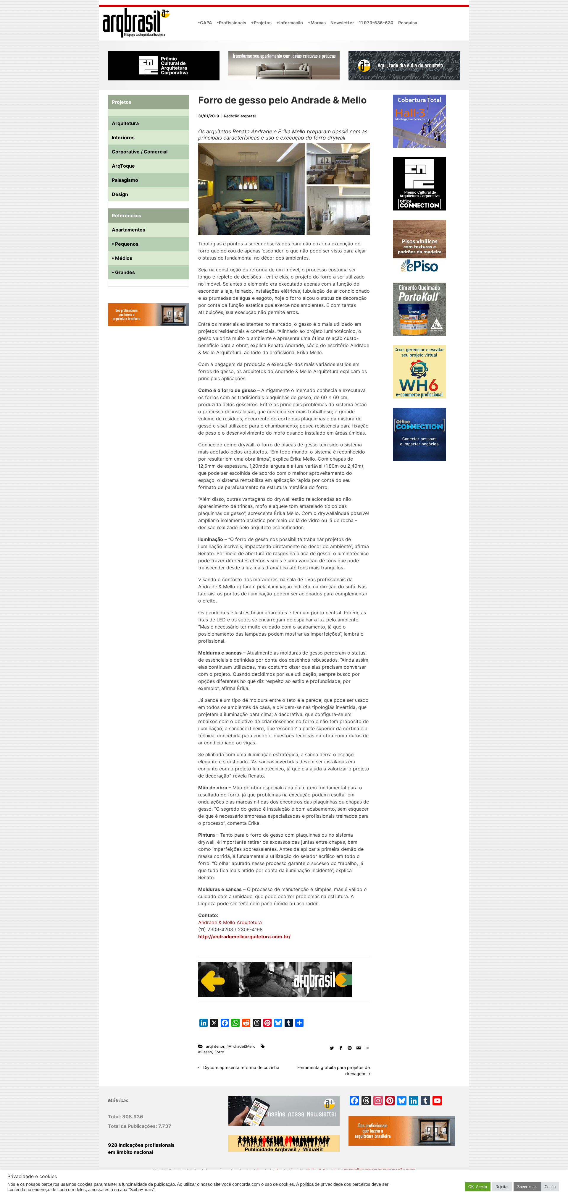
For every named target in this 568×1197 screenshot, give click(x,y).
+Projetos (261, 22)
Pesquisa (407, 22)
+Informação (289, 22)
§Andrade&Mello (241, 1046)
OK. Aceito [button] (477, 1187)
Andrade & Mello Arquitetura (230, 922)
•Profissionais (231, 22)
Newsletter (342, 22)
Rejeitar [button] (502, 1187)
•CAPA (205, 22)
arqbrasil (248, 116)
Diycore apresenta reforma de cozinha (241, 1067)
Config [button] (550, 1187)
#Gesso (205, 1052)
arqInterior (215, 1046)
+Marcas (317, 22)
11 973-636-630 (376, 22)
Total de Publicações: (133, 1126)
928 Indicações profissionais (141, 1145)
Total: (115, 1117)
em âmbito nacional (130, 1152)
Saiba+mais (527, 1187)
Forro (219, 1052)
